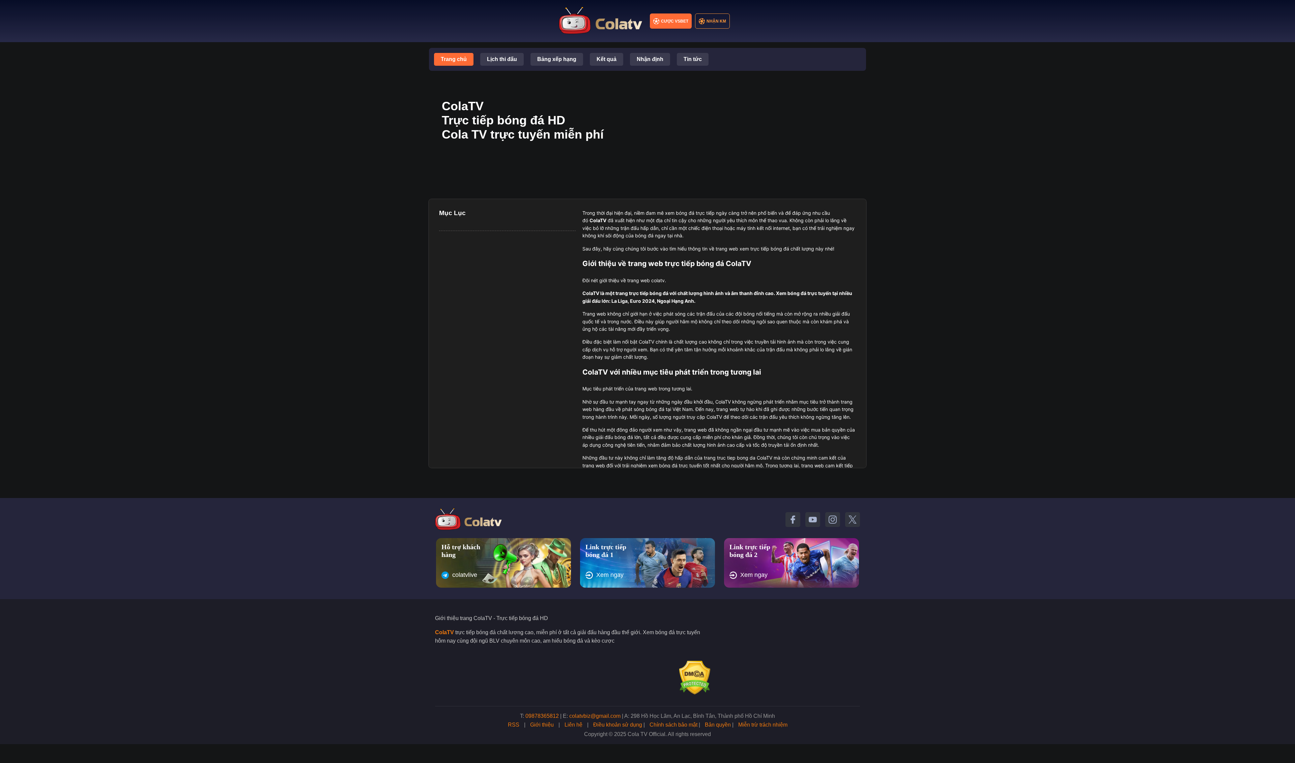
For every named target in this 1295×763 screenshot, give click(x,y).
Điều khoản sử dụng (617, 725)
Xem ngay (610, 574)
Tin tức (693, 59)
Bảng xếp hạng (556, 59)
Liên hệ (573, 725)
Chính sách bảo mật (673, 725)
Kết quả (606, 59)
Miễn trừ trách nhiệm (762, 725)
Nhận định (650, 59)
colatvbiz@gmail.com (595, 716)
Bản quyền (718, 725)
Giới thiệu (542, 725)
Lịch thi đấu (502, 59)
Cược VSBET (674, 21)
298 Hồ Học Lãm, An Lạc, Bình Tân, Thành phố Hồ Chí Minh (703, 716)
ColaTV (444, 632)
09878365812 (542, 716)
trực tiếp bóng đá (648, 293)
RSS (513, 725)
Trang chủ (454, 59)
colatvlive (464, 574)
